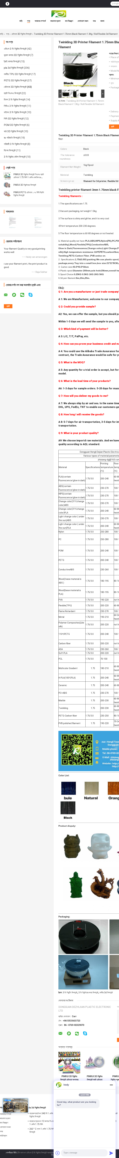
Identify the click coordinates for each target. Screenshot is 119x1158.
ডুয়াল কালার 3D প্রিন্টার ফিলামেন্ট (17, 55)
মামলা (102, 21)
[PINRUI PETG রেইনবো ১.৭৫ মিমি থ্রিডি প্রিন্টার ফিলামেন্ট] (7, 194)
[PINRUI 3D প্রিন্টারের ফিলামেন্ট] (7, 185)
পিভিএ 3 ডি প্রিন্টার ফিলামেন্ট (15, 105)
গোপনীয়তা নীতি (11, 1152)
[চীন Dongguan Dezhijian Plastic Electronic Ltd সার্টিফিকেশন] (13, 222)
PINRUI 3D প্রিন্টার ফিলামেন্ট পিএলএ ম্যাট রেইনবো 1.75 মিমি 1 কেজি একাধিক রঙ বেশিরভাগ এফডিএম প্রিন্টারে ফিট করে (28, 177)
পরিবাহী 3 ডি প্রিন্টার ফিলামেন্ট (15, 144)
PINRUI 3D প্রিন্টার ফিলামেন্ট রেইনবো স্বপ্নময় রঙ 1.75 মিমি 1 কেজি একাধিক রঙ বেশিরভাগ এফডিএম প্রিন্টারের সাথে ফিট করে (69, 1078)
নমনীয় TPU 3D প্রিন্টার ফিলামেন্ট (17, 74)
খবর (94, 21)
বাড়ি (20, 21)
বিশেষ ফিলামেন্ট (9, 150)
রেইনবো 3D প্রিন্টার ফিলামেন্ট (21, 34)
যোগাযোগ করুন (83, 21)
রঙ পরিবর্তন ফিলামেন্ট (12, 137)
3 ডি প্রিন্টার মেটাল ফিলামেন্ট (15, 156)
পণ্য (28, 21)
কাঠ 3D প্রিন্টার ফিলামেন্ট (13, 131)
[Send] (111, 1153)
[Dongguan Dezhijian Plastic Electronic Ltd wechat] (24, 295)
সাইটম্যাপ (3, 1135)
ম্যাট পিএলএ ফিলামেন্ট (12, 93)
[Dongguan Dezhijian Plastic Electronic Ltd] (59, 13)
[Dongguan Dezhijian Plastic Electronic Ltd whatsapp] (16, 295)
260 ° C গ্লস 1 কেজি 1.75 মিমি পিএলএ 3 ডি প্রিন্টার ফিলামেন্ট (49, 1130)
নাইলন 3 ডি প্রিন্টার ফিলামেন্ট (15, 112)
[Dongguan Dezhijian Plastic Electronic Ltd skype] (32, 295)
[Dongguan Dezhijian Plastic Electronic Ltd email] (8, 295)
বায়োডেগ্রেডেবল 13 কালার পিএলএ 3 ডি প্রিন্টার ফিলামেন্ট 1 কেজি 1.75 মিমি (49, 1122)
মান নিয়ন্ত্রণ (69, 21)
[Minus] (111, 1085)
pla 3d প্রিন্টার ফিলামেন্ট (13, 67)
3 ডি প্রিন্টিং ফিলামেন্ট (70, 992)
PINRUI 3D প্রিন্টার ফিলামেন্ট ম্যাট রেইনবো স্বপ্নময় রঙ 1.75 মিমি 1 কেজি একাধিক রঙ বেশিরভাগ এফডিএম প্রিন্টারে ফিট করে (95, 1078)
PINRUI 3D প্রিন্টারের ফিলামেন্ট (24, 185)
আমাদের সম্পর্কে (40, 21)
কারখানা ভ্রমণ (55, 21)
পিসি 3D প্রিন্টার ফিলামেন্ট (14, 118)
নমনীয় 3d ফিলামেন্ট (106, 992)
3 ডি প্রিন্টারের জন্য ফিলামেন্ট (88, 992)
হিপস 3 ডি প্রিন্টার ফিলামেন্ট (14, 99)
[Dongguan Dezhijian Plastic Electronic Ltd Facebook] (7, 4)
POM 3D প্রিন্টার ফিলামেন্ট (15, 125)
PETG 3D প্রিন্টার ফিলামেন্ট (15, 80)
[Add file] (57, 1153)
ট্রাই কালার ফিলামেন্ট (12, 61)
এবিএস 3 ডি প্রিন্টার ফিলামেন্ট (15, 48)
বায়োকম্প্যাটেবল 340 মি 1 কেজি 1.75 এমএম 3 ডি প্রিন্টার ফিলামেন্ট (47, 1115)
